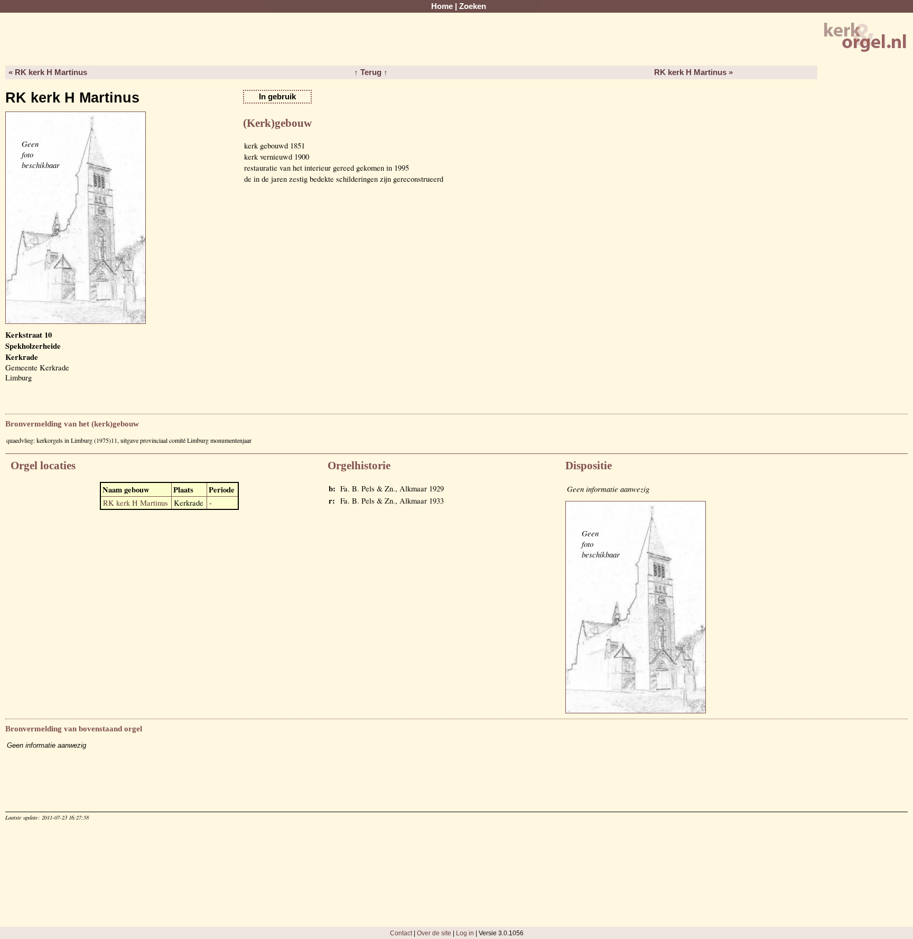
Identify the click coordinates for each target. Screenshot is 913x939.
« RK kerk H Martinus (47, 72)
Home (442, 6)
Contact (401, 932)
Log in (465, 932)
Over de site (434, 932)
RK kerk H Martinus (135, 503)
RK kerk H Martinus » (693, 72)
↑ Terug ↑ (371, 72)
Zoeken (472, 6)
